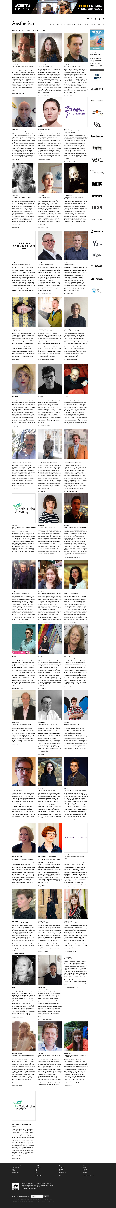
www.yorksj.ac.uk (68, 225)
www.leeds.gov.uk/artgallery (18, 953)
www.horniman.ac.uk (42, 1089)
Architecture (38, 1167)
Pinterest (85, 1169)
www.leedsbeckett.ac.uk (69, 161)
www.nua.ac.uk (41, 491)
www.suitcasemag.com (43, 951)
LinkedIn (85, 1172)
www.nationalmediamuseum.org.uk (72, 557)
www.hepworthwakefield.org (70, 359)
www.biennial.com (42, 885)
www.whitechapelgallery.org (44, 293)
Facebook (85, 1167)
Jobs (60, 1175)
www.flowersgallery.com (17, 1017)
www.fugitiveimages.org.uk (44, 159)
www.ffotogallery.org (68, 293)
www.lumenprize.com (43, 227)
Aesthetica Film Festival (88, 1175)
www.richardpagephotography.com (72, 819)
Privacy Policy (62, 1172)
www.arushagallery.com (43, 95)
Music (37, 1172)
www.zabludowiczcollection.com (45, 1019)
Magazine (51, 24)
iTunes (84, 1174)
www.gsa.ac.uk (15, 159)
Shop (57, 24)
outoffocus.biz (41, 887)
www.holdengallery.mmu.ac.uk (71, 987)
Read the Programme (97, 70)
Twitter (84, 1165)
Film (36, 1170)
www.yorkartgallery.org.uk (70, 622)
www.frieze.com (15, 887)
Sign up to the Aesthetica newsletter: (20, 1196)
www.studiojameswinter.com (70, 491)
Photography (39, 1175)
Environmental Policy (64, 1174)
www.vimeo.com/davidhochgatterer (46, 359)
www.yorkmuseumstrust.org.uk (45, 820)
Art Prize (63, 24)
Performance (39, 1174)
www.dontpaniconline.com (44, 425)
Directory (61, 1169)
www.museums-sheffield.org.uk (45, 622)
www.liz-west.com (42, 688)
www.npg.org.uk (15, 227)
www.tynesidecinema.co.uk (70, 426)
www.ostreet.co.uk (16, 359)
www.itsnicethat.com (16, 426)
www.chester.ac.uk (68, 95)
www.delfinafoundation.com (18, 294)
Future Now (80, 24)
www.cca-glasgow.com (17, 820)
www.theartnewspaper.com (18, 622)
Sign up (46, 1196)
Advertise (93, 24)
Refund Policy (62, 1170)
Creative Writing (71, 24)
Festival (86, 24)
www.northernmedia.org (69, 887)
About (99, 24)
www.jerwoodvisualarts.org (70, 951)
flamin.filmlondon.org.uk (69, 686)
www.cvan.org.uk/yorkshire (18, 93)
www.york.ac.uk (15, 488)
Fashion (37, 1169)
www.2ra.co (66, 752)
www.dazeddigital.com (17, 1085)
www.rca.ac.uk (41, 555)
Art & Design (39, 1165)
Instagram (85, 1170)
